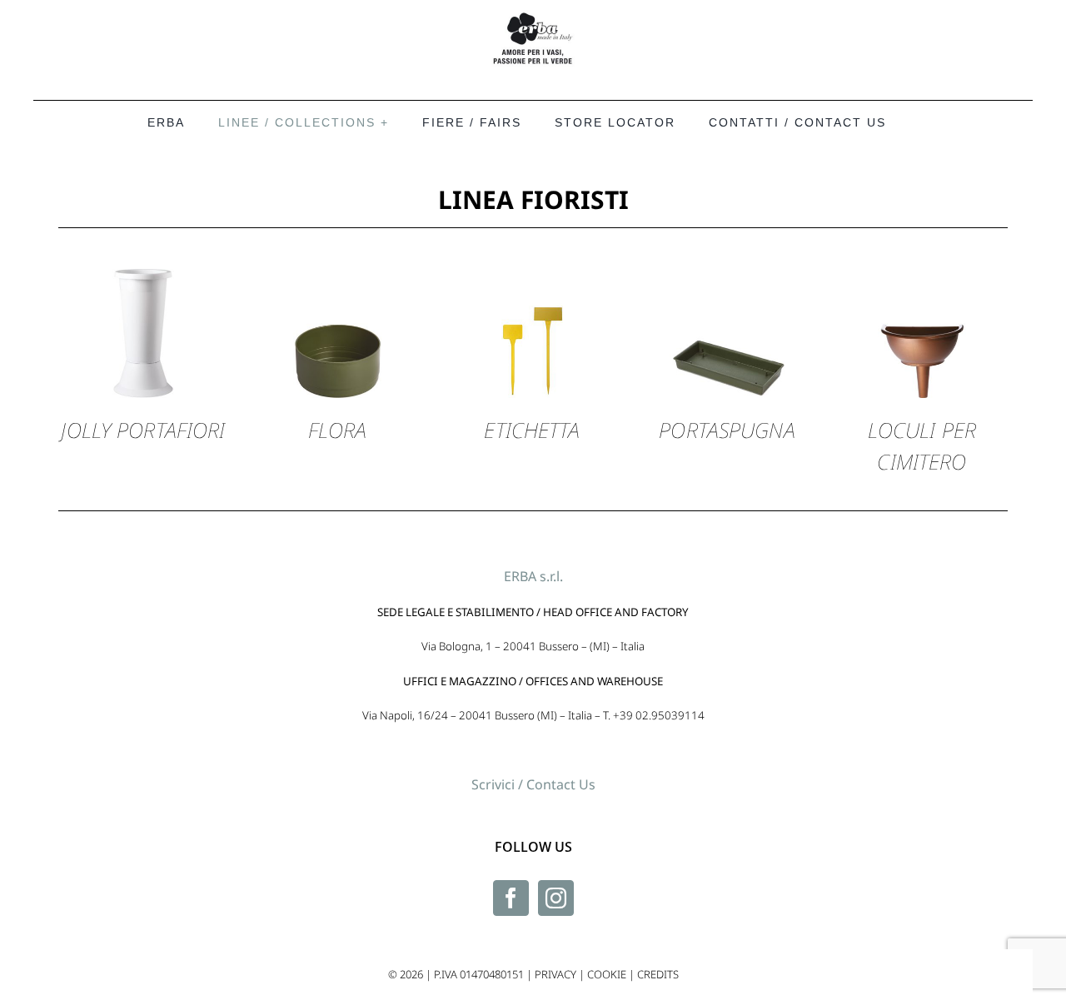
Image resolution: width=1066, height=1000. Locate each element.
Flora (337, 429)
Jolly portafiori (143, 429)
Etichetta (532, 429)
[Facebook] (511, 898)
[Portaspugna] (727, 238)
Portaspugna (727, 429)
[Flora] (337, 238)
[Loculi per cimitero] (922, 238)
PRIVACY (555, 974)
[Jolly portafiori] (143, 238)
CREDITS (658, 974)
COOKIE (606, 974)
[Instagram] (556, 898)
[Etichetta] (532, 238)
